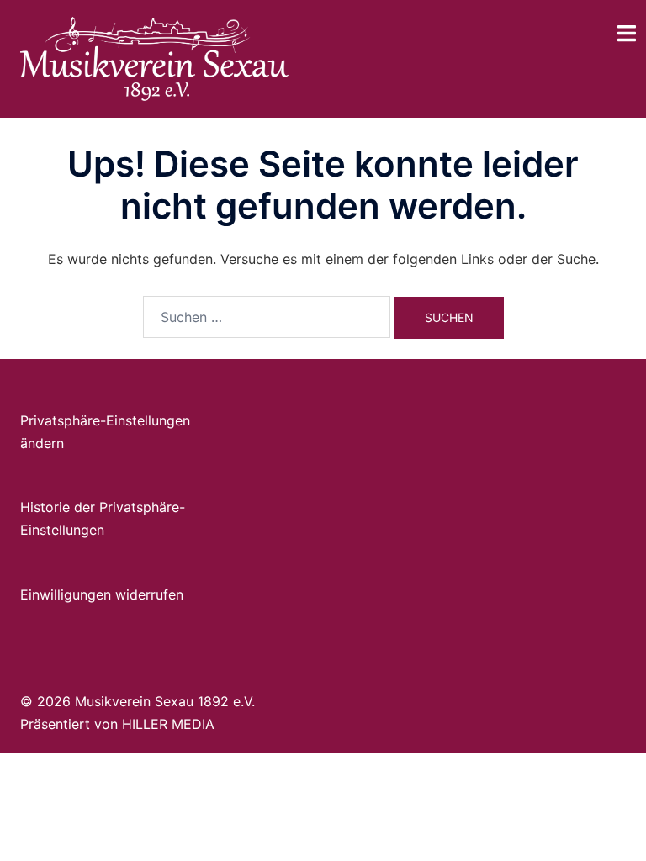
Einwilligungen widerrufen (101, 594)
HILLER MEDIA (168, 724)
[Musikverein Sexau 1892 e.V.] (154, 57)
